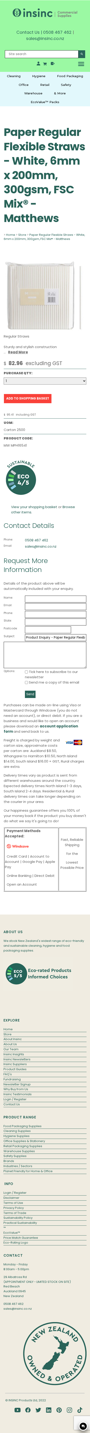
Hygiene (38, 76)
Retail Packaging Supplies (22, 1146)
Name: (8, 598)
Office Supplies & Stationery (24, 1141)
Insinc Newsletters (16, 1059)
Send (30, 694)
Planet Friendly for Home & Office (28, 1171)
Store (22, 235)
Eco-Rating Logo (15, 1242)
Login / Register (15, 1099)
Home (10, 235)
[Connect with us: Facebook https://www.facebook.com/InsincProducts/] (28, 1410)
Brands (8, 1161)
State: (8, 620)
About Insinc (12, 1039)
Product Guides (15, 1069)
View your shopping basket (34, 506)
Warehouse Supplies (19, 1151)
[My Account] (38, 64)
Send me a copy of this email (53, 682)
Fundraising (12, 1079)
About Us (10, 1044)
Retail (44, 85)
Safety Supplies (15, 1156)
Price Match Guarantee (20, 1238)
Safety (66, 85)
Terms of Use (13, 1203)
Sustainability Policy (18, 1218)
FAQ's (7, 1074)
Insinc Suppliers (15, 1064)
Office (24, 85)
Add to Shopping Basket (27, 398)
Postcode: (11, 628)
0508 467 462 (57, 32)
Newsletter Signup (17, 1084)
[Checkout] (53, 64)
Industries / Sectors (17, 1166)
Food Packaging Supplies (22, 1126)
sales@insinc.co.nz (41, 546)
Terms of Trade (14, 1213)
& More (60, 93)
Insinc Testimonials (17, 1094)
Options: (9, 671)
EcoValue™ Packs (45, 102)
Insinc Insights (13, 1054)
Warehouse (33, 93)
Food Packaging (70, 76)
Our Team (10, 1049)
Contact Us (28, 32)
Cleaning (14, 76)
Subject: (9, 636)
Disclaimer (11, 1198)
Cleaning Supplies (17, 1131)
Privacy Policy (13, 1208)
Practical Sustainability (20, 1223)
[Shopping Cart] (45, 64)
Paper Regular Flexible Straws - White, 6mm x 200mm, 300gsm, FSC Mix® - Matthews (44, 237)
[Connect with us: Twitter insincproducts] (38, 1410)
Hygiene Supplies (16, 1136)
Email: (8, 546)
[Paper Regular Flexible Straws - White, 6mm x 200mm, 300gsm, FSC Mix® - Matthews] (45, 330)
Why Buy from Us (15, 1089)
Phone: (8, 539)
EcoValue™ (11, 1232)
